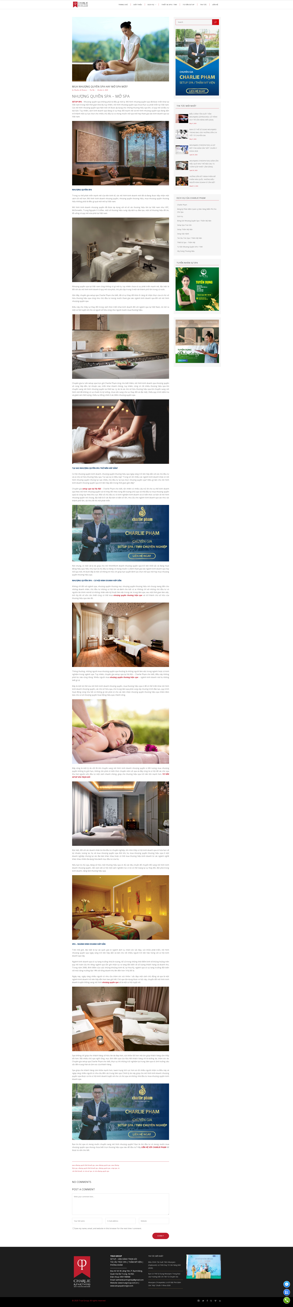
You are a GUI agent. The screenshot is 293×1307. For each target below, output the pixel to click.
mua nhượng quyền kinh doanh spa (83, 1165)
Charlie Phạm (182, 205)
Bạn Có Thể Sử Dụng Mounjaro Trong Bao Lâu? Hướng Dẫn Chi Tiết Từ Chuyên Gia (203, 132)
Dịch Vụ (180, 216)
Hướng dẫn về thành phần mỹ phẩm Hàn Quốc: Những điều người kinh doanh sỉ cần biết (202, 179)
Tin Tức (92, 90)
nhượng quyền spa (104, 1168)
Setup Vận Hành (183, 234)
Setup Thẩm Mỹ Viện (185, 229)
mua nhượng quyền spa (103, 1165)
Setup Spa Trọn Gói (184, 225)
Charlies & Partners (80, 90)
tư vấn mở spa (87, 1171)
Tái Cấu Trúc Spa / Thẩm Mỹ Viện (189, 238)
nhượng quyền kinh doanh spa (88, 1168)
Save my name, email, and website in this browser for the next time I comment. (107, 1228)
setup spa (114, 1168)
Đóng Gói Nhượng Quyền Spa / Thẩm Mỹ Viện (194, 221)
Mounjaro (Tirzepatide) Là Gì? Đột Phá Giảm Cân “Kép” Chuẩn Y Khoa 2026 (203, 148)
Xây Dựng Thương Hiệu (185, 251)
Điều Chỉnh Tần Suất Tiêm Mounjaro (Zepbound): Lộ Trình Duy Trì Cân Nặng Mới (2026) (203, 117)
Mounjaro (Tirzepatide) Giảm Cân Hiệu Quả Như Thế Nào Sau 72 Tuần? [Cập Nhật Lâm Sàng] (203, 164)
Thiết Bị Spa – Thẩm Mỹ (186, 242)
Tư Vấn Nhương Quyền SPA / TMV (190, 247)
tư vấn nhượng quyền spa (101, 1171)
